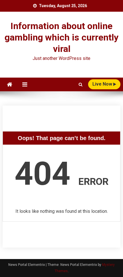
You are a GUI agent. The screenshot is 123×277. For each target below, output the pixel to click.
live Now (102, 84)
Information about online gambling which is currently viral (61, 37)
